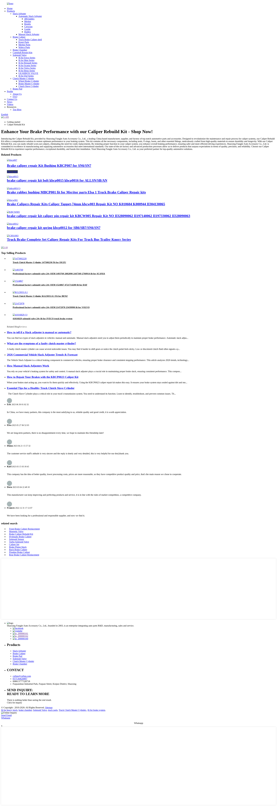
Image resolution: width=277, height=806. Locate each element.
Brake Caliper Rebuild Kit (21, 534)
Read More (12, 171)
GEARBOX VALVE (28, 73)
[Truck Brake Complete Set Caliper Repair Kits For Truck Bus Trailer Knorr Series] (12, 235)
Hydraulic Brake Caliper (20, 536)
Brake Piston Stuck (18, 547)
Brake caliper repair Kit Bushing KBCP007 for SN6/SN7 (49, 165)
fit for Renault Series (27, 63)
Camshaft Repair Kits (22, 52)
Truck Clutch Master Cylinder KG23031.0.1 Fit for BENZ (40, 296)
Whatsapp (5, 718)
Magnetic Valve (16, 531)
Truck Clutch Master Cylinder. (72, 710)
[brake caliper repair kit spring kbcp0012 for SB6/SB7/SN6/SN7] (12, 224)
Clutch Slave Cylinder (28, 86)
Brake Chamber (20, 50)
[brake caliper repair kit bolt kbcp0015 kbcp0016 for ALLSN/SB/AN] (12, 176)
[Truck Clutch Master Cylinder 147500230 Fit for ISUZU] (20, 258)
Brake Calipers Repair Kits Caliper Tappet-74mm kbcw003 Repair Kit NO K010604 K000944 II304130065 (86, 204)
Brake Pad (17, 89)
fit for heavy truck (9, 710)
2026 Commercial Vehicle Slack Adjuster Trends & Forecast (42, 354)
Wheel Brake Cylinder (28, 81)
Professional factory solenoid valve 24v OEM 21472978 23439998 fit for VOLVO (51, 307)
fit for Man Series (26, 60)
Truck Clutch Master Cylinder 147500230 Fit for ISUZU (39, 262)
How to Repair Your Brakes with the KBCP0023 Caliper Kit (42, 377)
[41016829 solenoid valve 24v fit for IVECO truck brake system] (20, 315)
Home (10, 8)
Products (11, 11)
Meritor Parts (24, 45)
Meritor (27, 21)
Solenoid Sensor (16, 539)
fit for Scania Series (27, 65)
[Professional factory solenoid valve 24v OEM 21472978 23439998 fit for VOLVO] (18, 303)
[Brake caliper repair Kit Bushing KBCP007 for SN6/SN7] (12, 160)
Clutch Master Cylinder (23, 78)
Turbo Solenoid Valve (19, 542)
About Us (17, 94)
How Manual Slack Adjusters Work (28, 365)
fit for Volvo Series (27, 68)
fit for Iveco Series (26, 57)
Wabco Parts (24, 47)
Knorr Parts (23, 42)
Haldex (27, 32)
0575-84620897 (20, 678)
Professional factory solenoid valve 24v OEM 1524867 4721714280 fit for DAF (50, 285)
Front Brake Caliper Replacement (24, 529)
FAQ (15, 96)
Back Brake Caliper (18, 549)
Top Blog (17, 109)
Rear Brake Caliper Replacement (24, 555)
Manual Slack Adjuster (28, 34)
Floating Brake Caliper (19, 552)
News (9, 102)
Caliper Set (14, 544)
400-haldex (29, 19)
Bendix (27, 24)
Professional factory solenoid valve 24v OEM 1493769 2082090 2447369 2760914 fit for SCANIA (59, 273)
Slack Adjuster (19, 13)
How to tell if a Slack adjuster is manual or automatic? (39, 332)
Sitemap (49, 707)
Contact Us (12, 99)
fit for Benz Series (26, 70)
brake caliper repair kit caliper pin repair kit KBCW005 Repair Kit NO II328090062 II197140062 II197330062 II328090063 (98, 216)
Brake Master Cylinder (28, 83)
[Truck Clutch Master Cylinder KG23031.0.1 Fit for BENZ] (20, 292)
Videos (10, 104)
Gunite (27, 29)
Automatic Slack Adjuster (30, 16)
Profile (10, 91)
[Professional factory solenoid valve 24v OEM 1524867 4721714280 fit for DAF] (18, 281)
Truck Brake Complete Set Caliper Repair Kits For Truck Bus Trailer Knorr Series (69, 239)
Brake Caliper (19, 37)
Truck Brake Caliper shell (30, 39)
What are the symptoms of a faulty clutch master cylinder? (41, 343)
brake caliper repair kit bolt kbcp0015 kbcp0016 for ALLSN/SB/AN (57, 180)
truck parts (53, 710)
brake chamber (25, 710)
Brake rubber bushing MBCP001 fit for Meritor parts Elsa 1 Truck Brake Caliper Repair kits (76, 192)
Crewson (28, 26)
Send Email (6, 715)
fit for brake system (96, 710)
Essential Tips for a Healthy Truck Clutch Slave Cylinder (40, 388)
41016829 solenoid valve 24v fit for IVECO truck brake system (42, 318)
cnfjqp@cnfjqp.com (22, 676)
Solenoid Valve (20, 55)
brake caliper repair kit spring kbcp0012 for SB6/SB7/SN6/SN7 (53, 228)
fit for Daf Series (26, 76)
